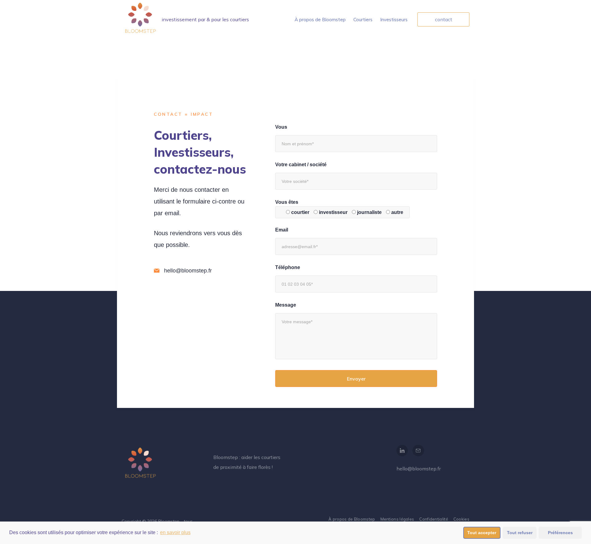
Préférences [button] (560, 532)
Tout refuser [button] (520, 532)
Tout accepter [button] (481, 532)
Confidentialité (433, 519)
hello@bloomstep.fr (418, 468)
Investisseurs (394, 19)
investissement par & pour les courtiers (205, 19)
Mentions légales (397, 519)
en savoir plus (175, 532)
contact (443, 19)
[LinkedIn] (402, 451)
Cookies (461, 519)
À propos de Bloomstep (320, 19)
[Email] (418, 451)
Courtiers (362, 19)
